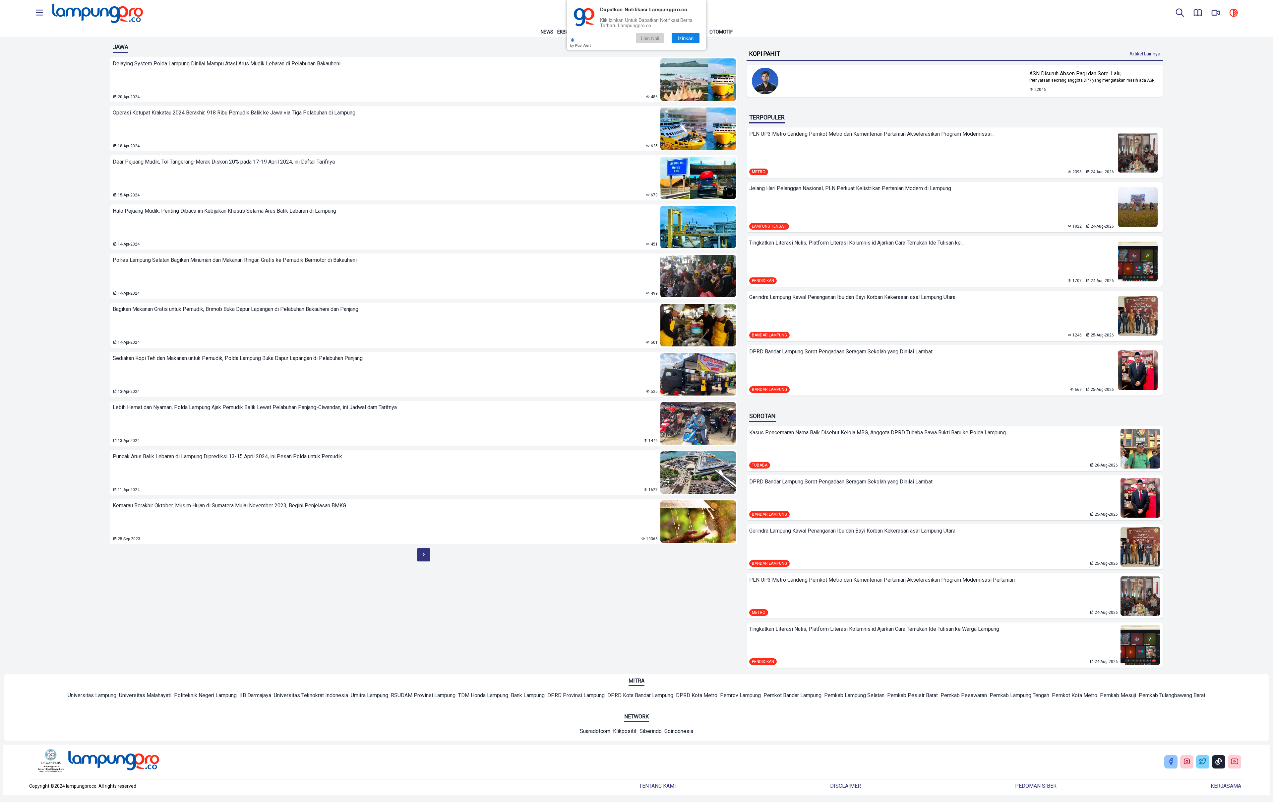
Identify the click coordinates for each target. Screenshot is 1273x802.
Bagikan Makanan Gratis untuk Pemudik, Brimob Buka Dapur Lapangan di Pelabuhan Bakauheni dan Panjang (235, 309)
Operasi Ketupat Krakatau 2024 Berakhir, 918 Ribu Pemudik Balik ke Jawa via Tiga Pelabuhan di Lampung (234, 112)
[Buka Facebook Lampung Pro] (1171, 762)
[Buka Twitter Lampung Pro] (1203, 762)
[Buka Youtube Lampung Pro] (1235, 762)
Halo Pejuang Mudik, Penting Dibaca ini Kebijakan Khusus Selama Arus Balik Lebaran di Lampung (224, 211)
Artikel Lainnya (1144, 53)
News (547, 32)
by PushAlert (580, 45)
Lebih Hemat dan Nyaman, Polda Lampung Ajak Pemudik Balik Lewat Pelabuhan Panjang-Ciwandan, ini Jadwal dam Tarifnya (255, 407)
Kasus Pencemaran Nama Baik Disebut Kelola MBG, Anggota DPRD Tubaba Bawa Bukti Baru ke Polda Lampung (877, 432)
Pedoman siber (1036, 786)
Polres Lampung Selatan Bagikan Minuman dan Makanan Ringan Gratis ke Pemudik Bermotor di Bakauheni (235, 260)
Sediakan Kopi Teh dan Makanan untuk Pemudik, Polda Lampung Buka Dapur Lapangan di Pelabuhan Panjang (238, 358)
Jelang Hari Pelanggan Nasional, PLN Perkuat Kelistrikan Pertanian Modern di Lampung (850, 188)
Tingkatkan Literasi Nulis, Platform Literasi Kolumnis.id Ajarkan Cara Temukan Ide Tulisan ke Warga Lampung (874, 629)
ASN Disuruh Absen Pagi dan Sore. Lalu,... (1076, 73)
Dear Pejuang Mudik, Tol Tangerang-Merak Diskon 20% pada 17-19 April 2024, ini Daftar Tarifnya (224, 162)
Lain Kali (650, 38)
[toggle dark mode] (1233, 13)
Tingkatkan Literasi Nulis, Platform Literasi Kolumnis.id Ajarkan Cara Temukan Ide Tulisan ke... (856, 243)
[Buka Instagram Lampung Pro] (1187, 762)
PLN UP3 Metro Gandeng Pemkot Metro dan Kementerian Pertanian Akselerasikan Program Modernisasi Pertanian (882, 580)
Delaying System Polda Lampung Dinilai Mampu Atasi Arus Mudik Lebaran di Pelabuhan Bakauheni (226, 63)
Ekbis (563, 32)
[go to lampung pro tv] (1215, 13)
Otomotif (721, 32)
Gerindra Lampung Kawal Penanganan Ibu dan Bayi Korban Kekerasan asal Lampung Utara (852, 297)
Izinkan (686, 38)
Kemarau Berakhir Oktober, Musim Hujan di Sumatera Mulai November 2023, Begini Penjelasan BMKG (229, 505)
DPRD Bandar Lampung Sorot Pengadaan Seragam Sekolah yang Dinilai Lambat (841, 351)
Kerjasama (1226, 786)
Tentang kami (657, 786)
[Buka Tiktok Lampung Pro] (1219, 762)
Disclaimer (845, 786)
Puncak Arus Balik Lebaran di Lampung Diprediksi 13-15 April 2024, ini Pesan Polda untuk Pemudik (227, 456)
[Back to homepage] (97, 13)
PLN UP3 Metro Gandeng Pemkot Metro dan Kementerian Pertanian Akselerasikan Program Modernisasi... (872, 134)
